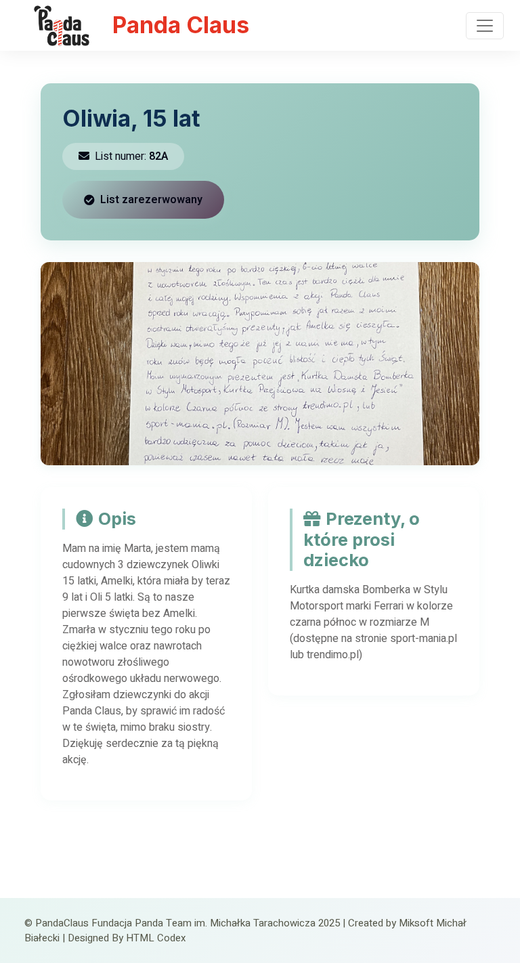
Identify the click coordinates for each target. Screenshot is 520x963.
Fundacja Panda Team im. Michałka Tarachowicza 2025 (215, 923)
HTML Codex (156, 937)
